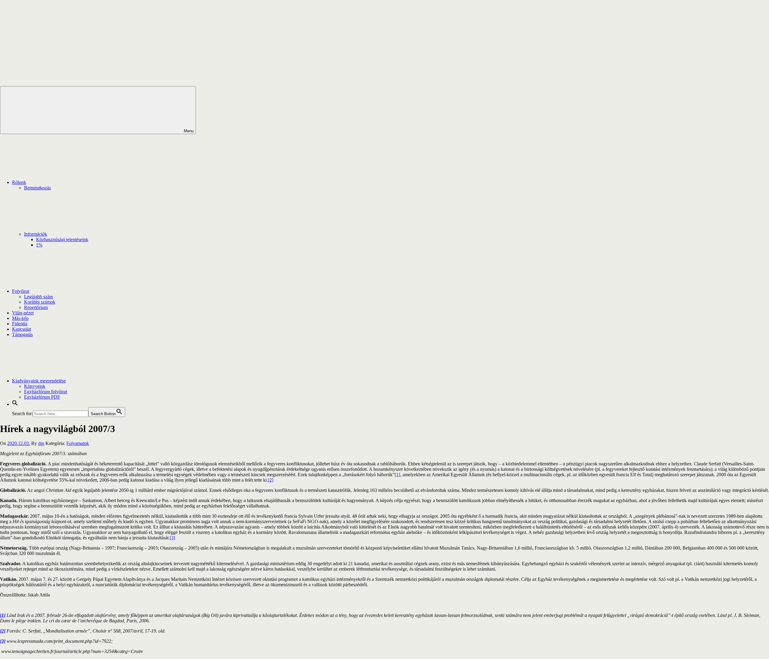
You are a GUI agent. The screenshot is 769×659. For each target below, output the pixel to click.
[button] (15, 404)
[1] (397, 474)
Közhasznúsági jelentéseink (62, 239)
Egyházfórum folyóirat (45, 391)
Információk (35, 234)
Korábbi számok (39, 302)
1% (39, 244)
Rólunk (19, 182)
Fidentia (19, 323)
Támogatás (22, 334)
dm (41, 443)
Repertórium (36, 307)
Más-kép (20, 318)
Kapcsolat (21, 329)
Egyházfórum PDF (42, 397)
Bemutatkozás (37, 187)
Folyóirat (20, 291)
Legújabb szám (38, 296)
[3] (172, 537)
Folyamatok (77, 443)
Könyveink (34, 386)
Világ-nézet (23, 312)
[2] (270, 480)
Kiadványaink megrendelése (39, 380)
